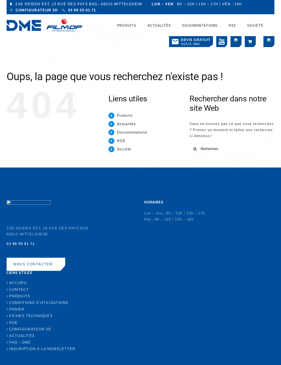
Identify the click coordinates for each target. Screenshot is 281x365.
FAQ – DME (20, 342)
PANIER (17, 309)
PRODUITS (20, 296)
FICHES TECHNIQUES (31, 316)
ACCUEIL (18, 283)
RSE (121, 141)
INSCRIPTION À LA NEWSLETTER (42, 349)
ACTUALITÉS (22, 336)
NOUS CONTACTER (33, 264)
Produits (125, 115)
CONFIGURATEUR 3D (37, 10)
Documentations (132, 132)
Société (124, 149)
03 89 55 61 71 (82, 10)
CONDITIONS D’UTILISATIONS (38, 303)
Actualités (126, 124)
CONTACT (19, 289)
